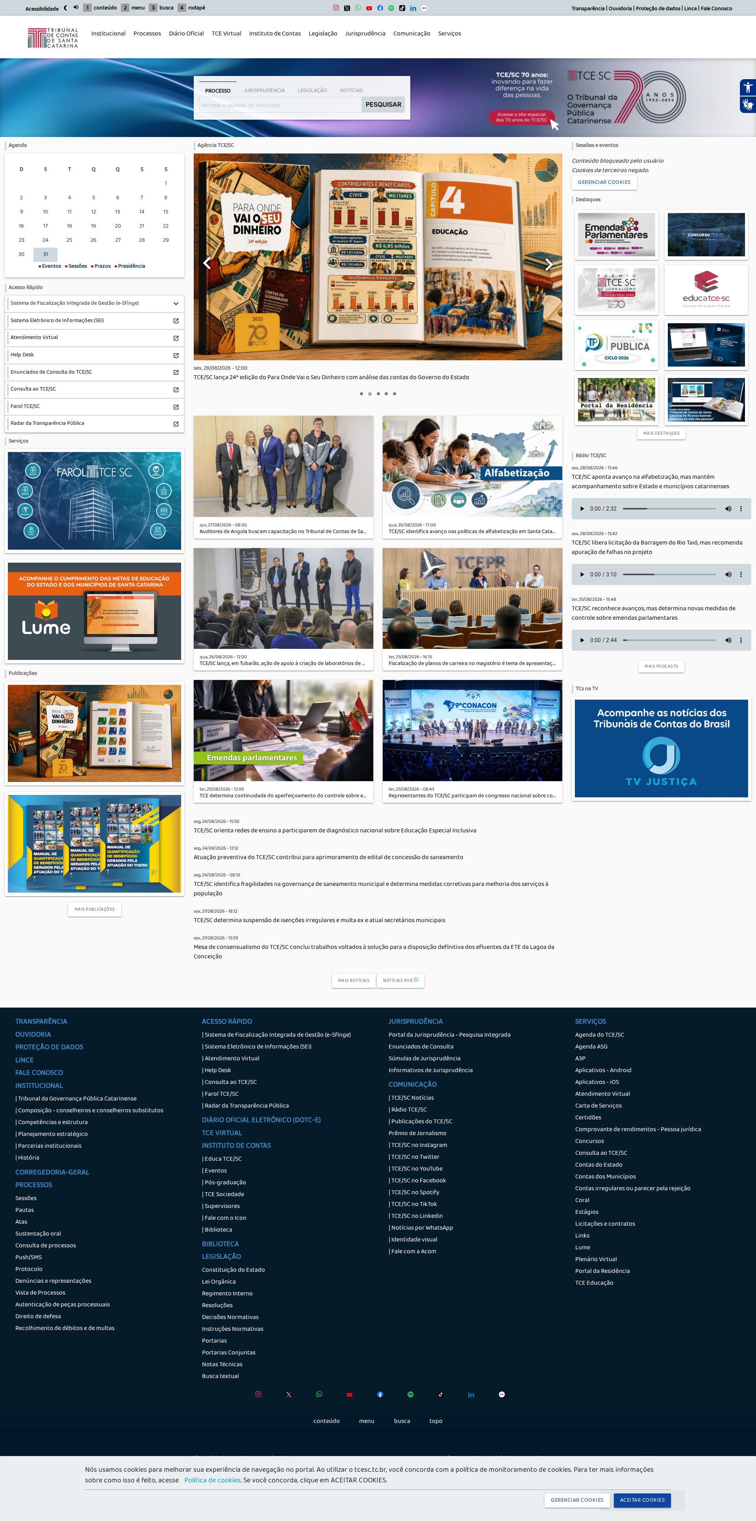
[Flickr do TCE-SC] (422, 10)
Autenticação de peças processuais (62, 1305)
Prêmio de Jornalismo (418, 1133)
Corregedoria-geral (52, 1173)
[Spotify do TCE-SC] (389, 10)
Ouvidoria (620, 9)
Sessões (26, 1198)
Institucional (106, 38)
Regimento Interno (227, 1294)
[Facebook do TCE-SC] (378, 10)
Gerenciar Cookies (604, 182)
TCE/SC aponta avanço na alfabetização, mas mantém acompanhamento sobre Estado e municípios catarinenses (650, 482)
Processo (218, 91)
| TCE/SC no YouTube (416, 1169)
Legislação (321, 38)
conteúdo (105, 8)
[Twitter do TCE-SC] (345, 10)
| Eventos (214, 1171)
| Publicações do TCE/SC (420, 1122)
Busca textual (220, 1376)
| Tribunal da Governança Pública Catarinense (76, 1099)
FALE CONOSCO (39, 1074)
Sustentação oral (38, 1234)
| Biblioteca (217, 1230)
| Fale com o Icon (224, 1218)
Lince (690, 9)
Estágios (586, 1212)
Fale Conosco (716, 9)
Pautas (24, 1210)
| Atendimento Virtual (230, 1059)
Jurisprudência (363, 38)
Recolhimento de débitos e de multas (65, 1328)
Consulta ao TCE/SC (601, 1153)
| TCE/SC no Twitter (414, 1157)
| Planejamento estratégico (51, 1134)
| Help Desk (216, 1070)
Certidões (588, 1118)
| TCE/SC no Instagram (418, 1145)
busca (166, 8)
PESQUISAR (383, 104)
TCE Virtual (226, 34)
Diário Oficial (186, 34)
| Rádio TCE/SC (408, 1110)
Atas (21, 1222)
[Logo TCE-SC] (53, 53)
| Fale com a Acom (412, 1252)
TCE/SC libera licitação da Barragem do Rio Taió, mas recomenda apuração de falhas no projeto (657, 548)
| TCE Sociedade (223, 1194)
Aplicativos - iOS (597, 1082)
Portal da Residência (602, 1271)
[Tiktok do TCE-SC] (400, 10)
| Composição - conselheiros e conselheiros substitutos (89, 1111)
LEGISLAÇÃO (221, 1258)
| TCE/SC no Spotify (414, 1193)
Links (582, 1236)
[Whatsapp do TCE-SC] (356, 10)
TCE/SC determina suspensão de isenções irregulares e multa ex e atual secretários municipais (319, 920)
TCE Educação (594, 1283)
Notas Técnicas (222, 1365)
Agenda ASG (591, 1047)
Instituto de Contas (275, 34)
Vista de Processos (40, 1293)
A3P (580, 1059)
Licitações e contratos (605, 1224)
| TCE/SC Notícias (411, 1098)
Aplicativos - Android (603, 1070)
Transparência (588, 9)
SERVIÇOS (590, 1022)
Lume (582, 1248)
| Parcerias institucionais (48, 1146)
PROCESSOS (33, 1186)
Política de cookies (212, 1481)
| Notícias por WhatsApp (421, 1228)
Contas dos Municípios (605, 1177)
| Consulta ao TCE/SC (229, 1082)
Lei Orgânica (219, 1282)
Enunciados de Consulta (421, 1047)
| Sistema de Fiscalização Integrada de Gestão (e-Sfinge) (276, 1035)
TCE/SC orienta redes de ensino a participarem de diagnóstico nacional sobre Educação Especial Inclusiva (335, 831)
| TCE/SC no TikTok (413, 1204)
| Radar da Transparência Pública (245, 1106)
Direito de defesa (38, 1317)
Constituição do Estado (233, 1270)
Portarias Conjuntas (229, 1353)
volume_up (76, 7)
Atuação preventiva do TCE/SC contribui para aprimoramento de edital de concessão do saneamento (328, 857)
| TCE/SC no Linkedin (416, 1216)
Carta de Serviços (598, 1106)
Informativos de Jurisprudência (431, 1070)
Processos (145, 38)
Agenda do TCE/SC (599, 1035)
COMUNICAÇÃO (413, 1085)
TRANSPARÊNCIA (41, 1022)
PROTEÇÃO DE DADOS (49, 1048)
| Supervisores (221, 1206)
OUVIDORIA (33, 1035)
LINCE (24, 1061)
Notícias (351, 91)
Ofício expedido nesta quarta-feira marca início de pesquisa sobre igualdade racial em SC (313, 377)
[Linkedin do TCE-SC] (411, 10)
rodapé (196, 8)
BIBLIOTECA (220, 1245)
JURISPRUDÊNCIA (416, 1022)
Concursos (589, 1141)
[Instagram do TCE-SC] (334, 10)
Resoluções (217, 1306)
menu (138, 8)
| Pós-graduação (224, 1183)
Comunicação (409, 38)
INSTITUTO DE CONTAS (236, 1146)
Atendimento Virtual (602, 1094)
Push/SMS (28, 1257)
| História (27, 1158)
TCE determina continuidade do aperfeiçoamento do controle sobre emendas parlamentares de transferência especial (338, 796)
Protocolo (29, 1269)
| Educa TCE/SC (222, 1159)
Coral (582, 1200)
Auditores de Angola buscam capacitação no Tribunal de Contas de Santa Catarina (296, 532)
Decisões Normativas (230, 1317)
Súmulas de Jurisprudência (425, 1059)
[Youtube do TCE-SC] (367, 10)
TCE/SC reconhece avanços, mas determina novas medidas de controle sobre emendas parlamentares (654, 614)
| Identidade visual (413, 1240)
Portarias (214, 1341)
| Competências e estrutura (51, 1122)
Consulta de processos (45, 1246)
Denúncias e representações (53, 1281)
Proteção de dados (658, 9)
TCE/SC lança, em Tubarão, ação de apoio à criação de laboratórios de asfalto (289, 664)
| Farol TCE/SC (220, 1094)
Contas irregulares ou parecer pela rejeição (633, 1189)
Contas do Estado (599, 1165)
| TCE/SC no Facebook (417, 1181)
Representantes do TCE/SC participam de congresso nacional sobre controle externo (488, 796)
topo (436, 1421)
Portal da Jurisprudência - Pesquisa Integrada (450, 1035)
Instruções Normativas (232, 1329)
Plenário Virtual (596, 1259)
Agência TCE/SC (216, 145)
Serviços (447, 38)
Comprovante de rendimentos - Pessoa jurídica (638, 1130)
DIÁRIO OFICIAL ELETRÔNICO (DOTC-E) (261, 1121)
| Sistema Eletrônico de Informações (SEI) (256, 1047)
